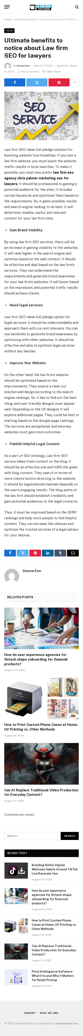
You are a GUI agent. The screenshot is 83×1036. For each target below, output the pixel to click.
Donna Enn (23, 65)
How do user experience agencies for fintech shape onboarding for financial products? (36, 659)
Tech (9, 30)
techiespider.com (67, 1023)
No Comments (31, 71)
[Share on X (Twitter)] (36, 82)
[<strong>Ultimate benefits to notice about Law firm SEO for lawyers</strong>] (41, 116)
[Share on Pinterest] (59, 82)
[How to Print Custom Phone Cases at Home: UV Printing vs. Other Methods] (41, 698)
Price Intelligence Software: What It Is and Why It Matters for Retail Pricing (53, 976)
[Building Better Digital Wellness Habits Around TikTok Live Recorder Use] (16, 871)
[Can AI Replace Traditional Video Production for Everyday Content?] (41, 764)
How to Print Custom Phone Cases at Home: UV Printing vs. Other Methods (54, 925)
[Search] (76, 7)
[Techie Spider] (41, 7)
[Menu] (7, 7)
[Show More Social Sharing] (75, 82)
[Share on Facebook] (14, 82)
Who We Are (49, 1012)
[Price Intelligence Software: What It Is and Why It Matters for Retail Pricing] (16, 977)
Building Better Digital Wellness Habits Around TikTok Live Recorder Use (55, 869)
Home (8, 19)
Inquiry (30, 1012)
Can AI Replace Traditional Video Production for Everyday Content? (54, 950)
